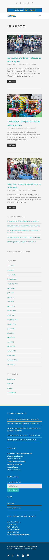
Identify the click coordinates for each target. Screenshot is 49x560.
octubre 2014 (11, 324)
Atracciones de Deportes (15, 456)
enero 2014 (11, 355)
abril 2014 (10, 342)
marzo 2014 (11, 346)
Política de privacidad (29, 9)
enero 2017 (11, 315)
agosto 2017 (11, 288)
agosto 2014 (11, 328)
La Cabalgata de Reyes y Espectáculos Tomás (21, 242)
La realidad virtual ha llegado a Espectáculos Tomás (23, 226)
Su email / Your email (14, 482)
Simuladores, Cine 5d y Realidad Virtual (19, 453)
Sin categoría (23, 64)
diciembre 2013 (12, 360)
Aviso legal (17, 9)
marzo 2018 (11, 275)
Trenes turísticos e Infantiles (16, 461)
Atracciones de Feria (13, 470)
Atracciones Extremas (14, 459)
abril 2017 (10, 302)
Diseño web (17, 549)
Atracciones (11, 379)
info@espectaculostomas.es (21, 534)
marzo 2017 (11, 306)
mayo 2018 (10, 266)
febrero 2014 (11, 351)
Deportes (10, 383)
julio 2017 (10, 293)
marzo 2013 (11, 364)
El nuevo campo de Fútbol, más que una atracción (23, 221)
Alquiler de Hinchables (14, 464)
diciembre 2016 (12, 319)
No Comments (32, 64)
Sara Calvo (16, 64)
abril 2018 (10, 270)
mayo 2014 (10, 337)
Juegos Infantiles (12, 467)
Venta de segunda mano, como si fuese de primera (23, 237)
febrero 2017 (11, 311)
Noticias (10, 388)
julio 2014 (10, 333)
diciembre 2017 (12, 279)
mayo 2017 (10, 297)
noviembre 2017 (12, 284)
